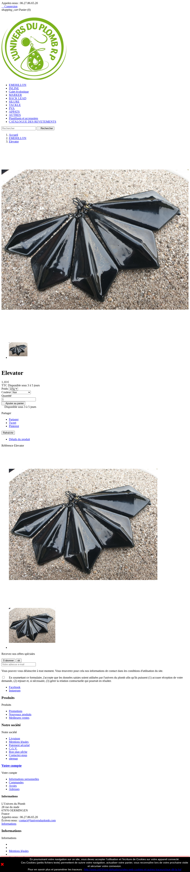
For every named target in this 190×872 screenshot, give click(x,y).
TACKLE (15, 105)
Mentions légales (19, 741)
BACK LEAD (17, 98)
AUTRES (15, 115)
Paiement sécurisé (19, 745)
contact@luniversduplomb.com (37, 820)
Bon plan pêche (18, 751)
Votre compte (11, 765)
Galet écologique (19, 91)
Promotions (15, 711)
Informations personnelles (24, 779)
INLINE (14, 88)
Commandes (16, 782)
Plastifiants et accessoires (23, 118)
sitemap (13, 758)
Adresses (14, 789)
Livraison (14, 738)
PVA (12, 108)
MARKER (15, 95)
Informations (8, 823)
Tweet (12, 422)
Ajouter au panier (13, 403)
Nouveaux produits (20, 714)
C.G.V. (13, 748)
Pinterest (14, 426)
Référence (7, 445)
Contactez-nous (18, 755)
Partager (14, 419)
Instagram (14, 690)
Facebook (14, 687)
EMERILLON (17, 85)
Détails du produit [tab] (19, 439)
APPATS (14, 111)
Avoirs (13, 785)
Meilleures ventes (19, 717)
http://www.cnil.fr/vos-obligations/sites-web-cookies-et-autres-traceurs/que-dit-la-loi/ (132, 869)
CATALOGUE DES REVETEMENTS (32, 121)
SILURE (14, 101)
